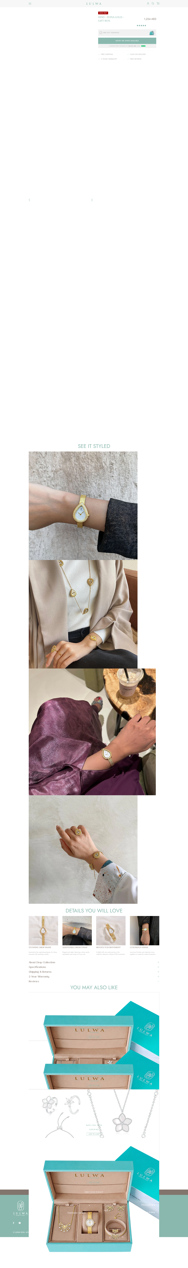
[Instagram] (20, 1223)
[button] (142, 25)
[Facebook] (13, 1223)
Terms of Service (150, 1219)
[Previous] (29, 200)
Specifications (37, 966)
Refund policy (148, 1227)
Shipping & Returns (40, 971)
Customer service (77, 1212)
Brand (70, 1205)
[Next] (92, 200)
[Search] (153, 3)
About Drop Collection (42, 962)
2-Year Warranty (39, 976)
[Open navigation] (30, 4)
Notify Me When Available (127, 40)
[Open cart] (158, 3)
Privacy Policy (148, 1205)
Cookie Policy (148, 1212)
